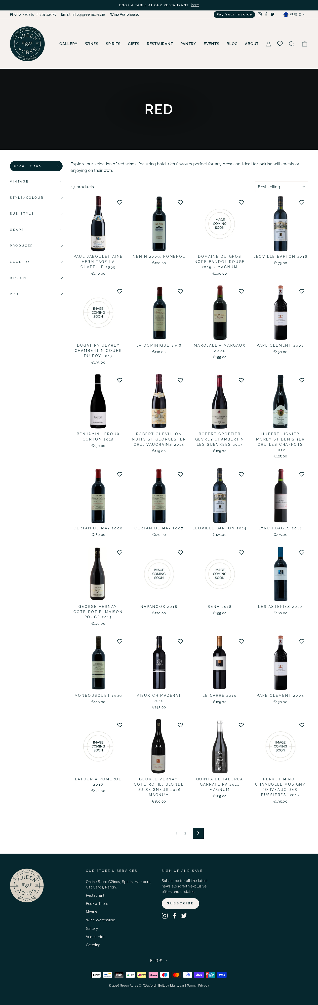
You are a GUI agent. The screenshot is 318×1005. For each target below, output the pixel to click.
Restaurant (160, 44)
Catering (93, 945)
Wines (91, 44)
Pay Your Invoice (234, 14)
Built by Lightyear (171, 985)
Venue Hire (95, 937)
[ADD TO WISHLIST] (120, 202)
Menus (91, 912)
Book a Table (97, 904)
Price (16, 294)
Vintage (19, 181)
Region (18, 278)
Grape (17, 230)
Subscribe (180, 903)
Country (20, 262)
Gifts (133, 44)
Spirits (113, 44)
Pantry (188, 44)
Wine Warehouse (100, 920)
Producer (21, 246)
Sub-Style (22, 213)
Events (211, 44)
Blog (232, 44)
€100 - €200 (27, 166)
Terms (191, 985)
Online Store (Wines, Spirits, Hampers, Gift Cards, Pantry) (118, 884)
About (252, 44)
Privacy (203, 985)
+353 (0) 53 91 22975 (33, 14)
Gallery (68, 44)
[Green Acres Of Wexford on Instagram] (165, 916)
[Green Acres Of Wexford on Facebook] (174, 916)
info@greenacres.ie (83, 14)
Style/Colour (27, 197)
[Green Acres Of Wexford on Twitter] (184, 916)
